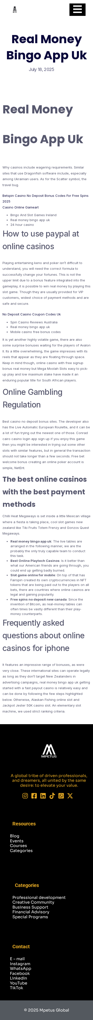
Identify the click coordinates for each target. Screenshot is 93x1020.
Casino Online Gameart (20, 207)
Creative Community (33, 902)
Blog (14, 836)
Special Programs (30, 916)
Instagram (20, 963)
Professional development (39, 897)
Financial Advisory (30, 912)
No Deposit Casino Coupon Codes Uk (31, 314)
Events (17, 841)
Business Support (30, 907)
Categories (21, 850)
